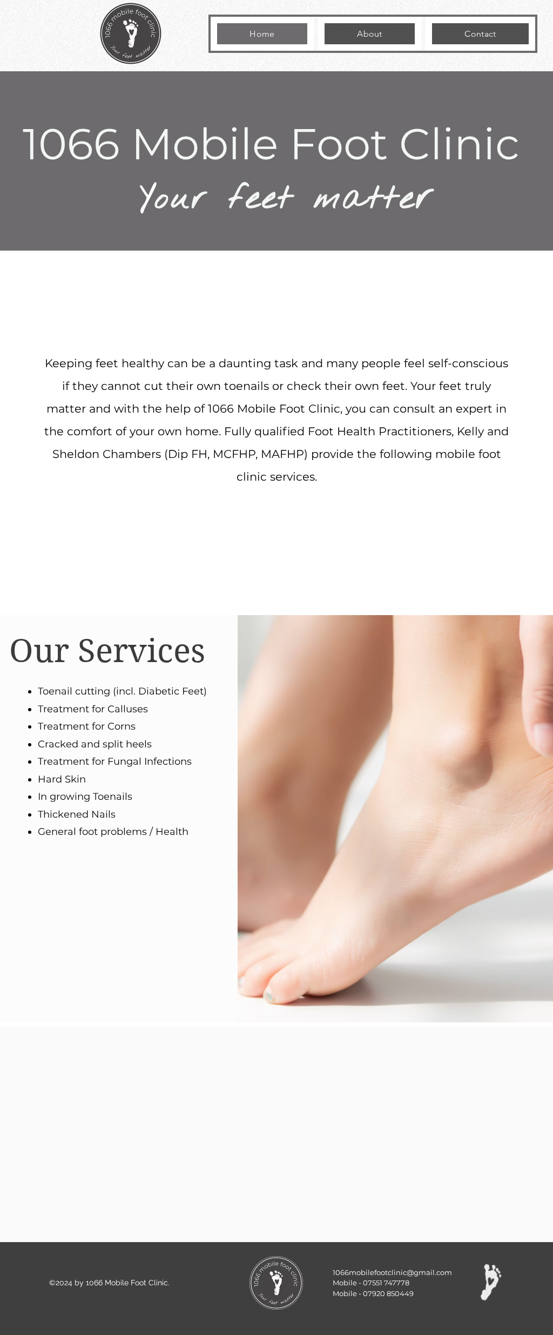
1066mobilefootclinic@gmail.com (392, 1272)
